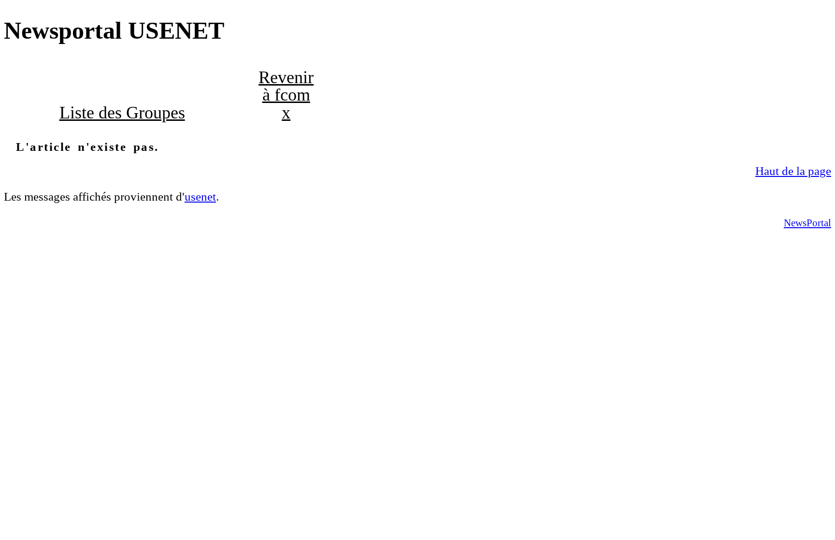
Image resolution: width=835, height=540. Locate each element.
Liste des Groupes (122, 112)
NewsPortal (807, 223)
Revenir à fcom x (286, 95)
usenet (200, 196)
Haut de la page (793, 170)
